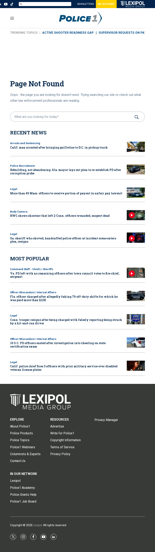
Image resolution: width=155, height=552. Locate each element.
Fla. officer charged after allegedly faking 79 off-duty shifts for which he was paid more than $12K (64, 298)
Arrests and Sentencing (25, 143)
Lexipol (37, 525)
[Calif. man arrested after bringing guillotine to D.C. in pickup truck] (136, 147)
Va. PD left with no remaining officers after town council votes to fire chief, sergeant (64, 275)
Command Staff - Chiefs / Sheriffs (31, 269)
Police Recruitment (22, 165)
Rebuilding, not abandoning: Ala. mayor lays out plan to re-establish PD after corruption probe (65, 171)
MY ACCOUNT (106, 4)
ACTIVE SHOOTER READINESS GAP (68, 33)
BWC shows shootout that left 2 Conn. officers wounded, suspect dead (60, 216)
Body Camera (18, 211)
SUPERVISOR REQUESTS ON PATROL (125, 33)
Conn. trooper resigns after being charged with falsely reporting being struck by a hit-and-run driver (66, 321)
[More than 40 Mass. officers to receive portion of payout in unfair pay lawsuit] (136, 192)
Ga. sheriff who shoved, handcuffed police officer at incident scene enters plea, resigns (63, 240)
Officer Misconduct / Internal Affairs (33, 292)
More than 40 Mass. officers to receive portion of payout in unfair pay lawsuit (66, 193)
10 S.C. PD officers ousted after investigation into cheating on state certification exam (58, 344)
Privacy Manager (106, 420)
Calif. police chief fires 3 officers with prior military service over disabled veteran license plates (63, 368)
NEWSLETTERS (85, 4)
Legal (13, 189)
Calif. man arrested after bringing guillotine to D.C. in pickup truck (59, 147)
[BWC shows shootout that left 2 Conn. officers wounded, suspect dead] (136, 215)
